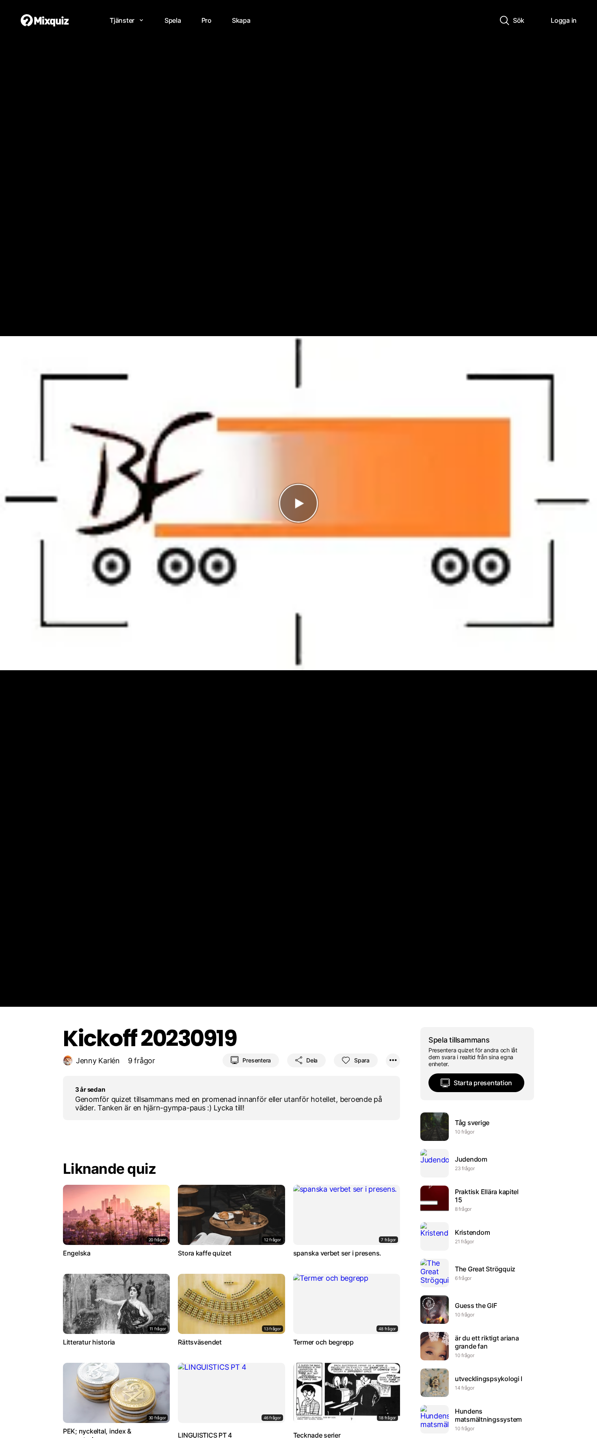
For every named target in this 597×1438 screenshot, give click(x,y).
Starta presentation (483, 1083)
